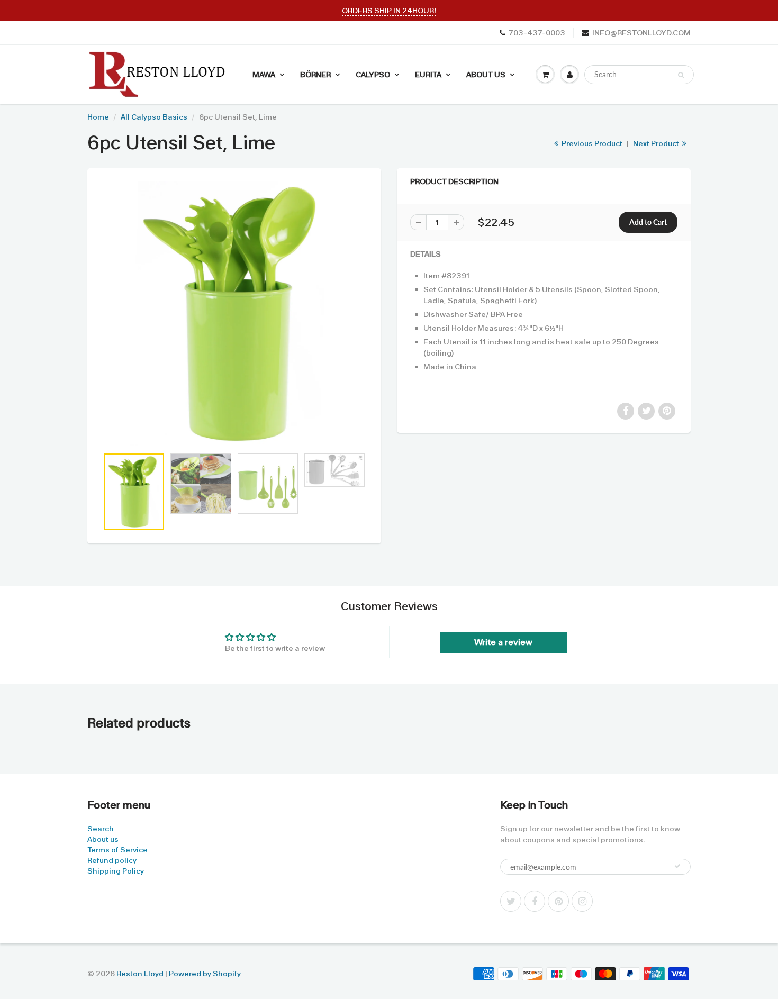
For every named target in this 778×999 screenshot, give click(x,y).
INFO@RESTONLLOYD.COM (641, 33)
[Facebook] (534, 901)
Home (98, 117)
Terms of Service (117, 850)
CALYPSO (373, 74)
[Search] (680, 75)
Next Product (657, 143)
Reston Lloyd (140, 973)
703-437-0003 (537, 33)
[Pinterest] (558, 901)
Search (100, 828)
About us (103, 839)
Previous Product (591, 143)
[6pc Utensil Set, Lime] (234, 313)
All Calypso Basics (154, 117)
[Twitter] (510, 901)
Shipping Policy (115, 871)
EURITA (428, 74)
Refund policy (112, 860)
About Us (485, 74)
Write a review (503, 642)
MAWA (263, 74)
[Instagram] (582, 901)
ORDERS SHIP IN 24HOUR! (389, 10)
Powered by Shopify (205, 973)
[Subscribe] (677, 866)
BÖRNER (315, 74)
